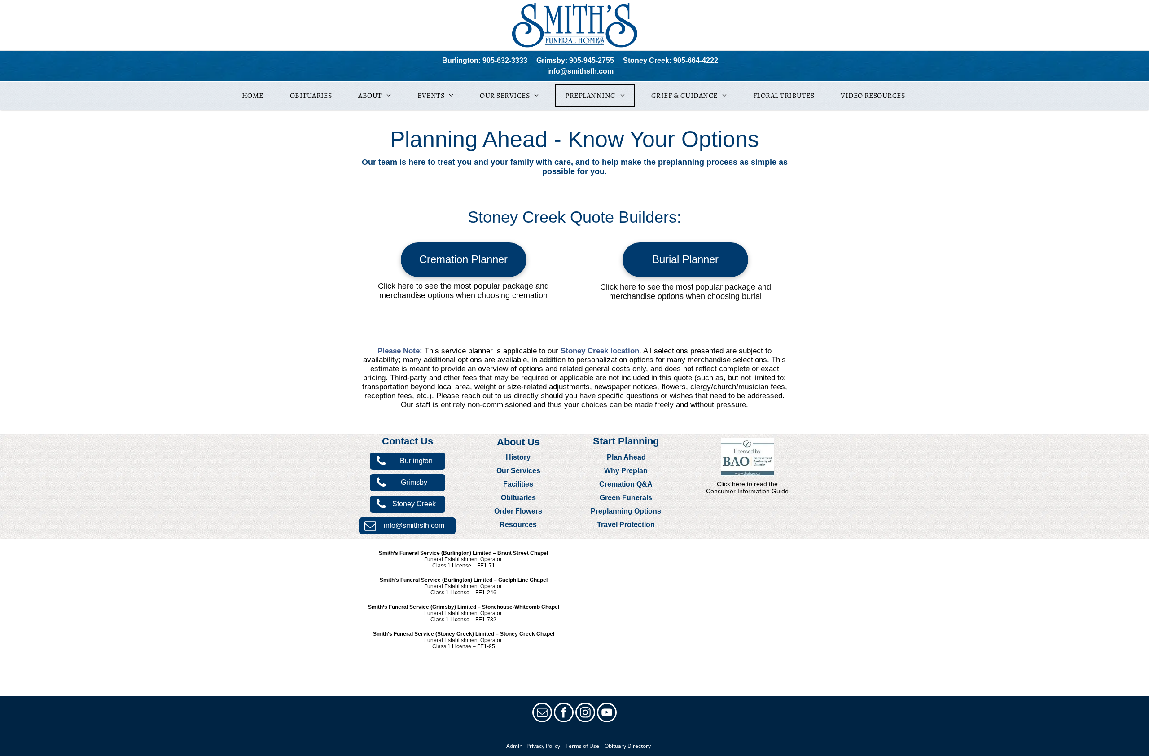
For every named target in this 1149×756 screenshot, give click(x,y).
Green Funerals (626, 497)
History (518, 457)
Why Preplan (626, 471)
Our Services (518, 471)
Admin (514, 746)
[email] (542, 714)
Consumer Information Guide (747, 491)
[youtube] (607, 714)
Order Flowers (518, 511)
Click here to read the (747, 484)
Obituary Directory (628, 746)
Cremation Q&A (626, 484)
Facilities (518, 484)
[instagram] (585, 714)
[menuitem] (256, 95)
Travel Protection (626, 524)
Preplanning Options (626, 511)
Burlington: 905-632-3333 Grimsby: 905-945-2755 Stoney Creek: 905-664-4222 (580, 60)
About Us (518, 442)
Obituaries (518, 497)
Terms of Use (582, 746)
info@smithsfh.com (580, 71)
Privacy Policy (541, 746)
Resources (518, 524)
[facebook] (564, 714)
